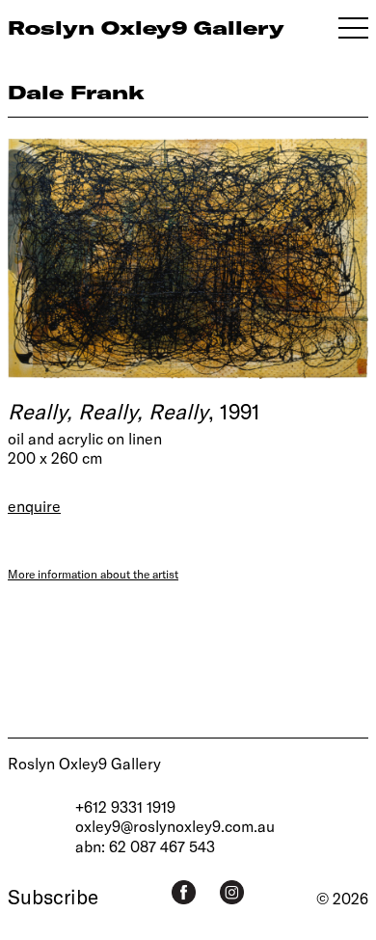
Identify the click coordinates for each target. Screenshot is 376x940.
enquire (34, 506)
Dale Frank (76, 92)
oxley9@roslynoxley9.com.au (175, 826)
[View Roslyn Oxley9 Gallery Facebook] (184, 892)
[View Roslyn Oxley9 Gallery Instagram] (232, 892)
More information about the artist (93, 573)
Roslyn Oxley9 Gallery (84, 763)
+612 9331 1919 (125, 806)
